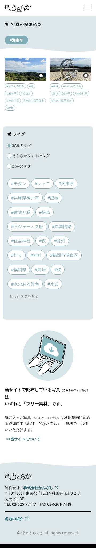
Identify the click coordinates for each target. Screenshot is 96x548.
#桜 (57, 270)
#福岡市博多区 (64, 255)
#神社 (36, 255)
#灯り (16, 255)
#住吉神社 (21, 241)
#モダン (18, 183)
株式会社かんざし (38, 487)
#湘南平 (16, 40)
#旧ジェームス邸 (27, 226)
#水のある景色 (25, 284)
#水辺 (53, 284)
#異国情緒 (61, 226)
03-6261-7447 (24, 504)
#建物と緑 (21, 212)
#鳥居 (40, 270)
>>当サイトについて (23, 438)
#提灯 (59, 241)
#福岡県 (18, 270)
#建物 (53, 198)
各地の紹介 (14, 518)
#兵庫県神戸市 (25, 198)
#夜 (42, 241)
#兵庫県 (66, 183)
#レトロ (42, 183)
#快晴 (44, 212)
